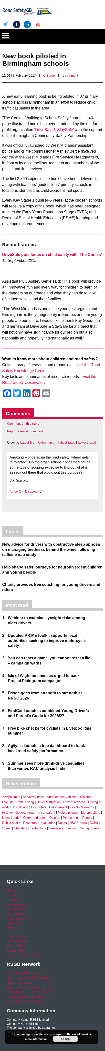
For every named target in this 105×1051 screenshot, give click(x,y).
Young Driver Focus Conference (28, 992)
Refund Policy (16, 950)
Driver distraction (49, 802)
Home (11, 890)
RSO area (13, 928)
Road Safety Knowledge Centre (28, 978)
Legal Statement (18, 936)
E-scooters (38, 807)
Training (71, 828)
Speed (6, 828)
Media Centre (16, 909)
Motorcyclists (90, 812)
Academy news (33, 797)
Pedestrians (71, 818)
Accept (66, 1039)
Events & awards (82, 807)
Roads (62, 823)
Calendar (13, 900)
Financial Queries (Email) (24, 955)
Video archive (16, 918)
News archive (16, 914)
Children (49, 75)
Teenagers (56, 828)
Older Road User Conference (26, 1001)
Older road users (35, 818)
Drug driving (19, 807)
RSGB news (78, 823)
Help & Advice (16, 904)
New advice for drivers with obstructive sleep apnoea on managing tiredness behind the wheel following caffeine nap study (51, 549)
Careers (12, 895)
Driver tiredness (74, 802)
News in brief (11, 818)
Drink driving (25, 802)
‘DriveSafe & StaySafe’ (54, 130)
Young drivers (89, 828)
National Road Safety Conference (29, 987)
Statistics (20, 828)
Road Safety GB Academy (24, 973)
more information (36, 1039)
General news (25, 812)
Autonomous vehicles (62, 797)
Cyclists (8, 802)
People (87, 818)
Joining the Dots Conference (26, 997)
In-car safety (46, 812)
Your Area (13, 923)
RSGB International (19, 983)
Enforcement (58, 807)
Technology (38, 828)
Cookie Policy (16, 945)
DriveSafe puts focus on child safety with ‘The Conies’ (52, 255)
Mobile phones (68, 812)
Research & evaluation (39, 823)
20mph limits (11, 797)
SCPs (94, 823)
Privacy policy (16, 941)
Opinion (54, 818)
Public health (11, 823)
